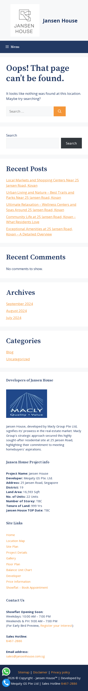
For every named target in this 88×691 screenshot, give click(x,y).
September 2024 (19, 303)
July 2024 (13, 317)
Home (10, 535)
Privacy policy (60, 672)
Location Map (15, 541)
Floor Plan (13, 564)
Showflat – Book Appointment (27, 587)
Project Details (16, 552)
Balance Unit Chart (19, 570)
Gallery (11, 558)
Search (11, 135)
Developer (13, 576)
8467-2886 (14, 641)
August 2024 (16, 310)
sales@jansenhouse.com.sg (25, 656)
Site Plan (12, 546)
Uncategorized (18, 359)
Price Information (18, 581)
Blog (10, 352)
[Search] (60, 111)
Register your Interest (56, 625)
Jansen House (60, 20)
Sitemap (23, 672)
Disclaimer (40, 672)
